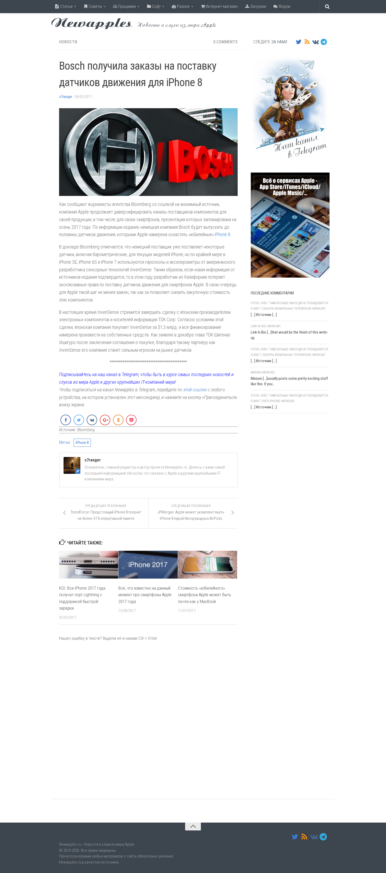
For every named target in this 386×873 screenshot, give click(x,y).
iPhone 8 (222, 234)
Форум (284, 6)
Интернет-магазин (221, 6)
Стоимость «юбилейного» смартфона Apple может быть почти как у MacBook (204, 594)
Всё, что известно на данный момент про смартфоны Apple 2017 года (144, 594)
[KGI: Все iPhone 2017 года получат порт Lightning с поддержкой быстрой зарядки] (88, 565)
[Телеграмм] (324, 42)
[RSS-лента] (307, 42)
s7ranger (65, 97)
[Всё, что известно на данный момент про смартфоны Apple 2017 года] (148, 565)
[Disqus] (148, 720)
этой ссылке (195, 389)
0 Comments (225, 41)
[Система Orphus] (282, 485)
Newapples (91, 23)
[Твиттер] (298, 42)
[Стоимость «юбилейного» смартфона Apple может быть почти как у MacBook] (207, 565)
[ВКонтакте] (315, 42)
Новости (68, 41)
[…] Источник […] (264, 314)
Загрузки (257, 6)
